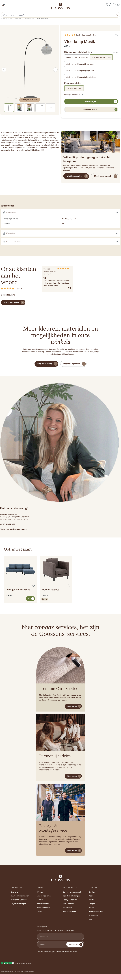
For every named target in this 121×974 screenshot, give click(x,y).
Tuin (90, 919)
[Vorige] (4, 69)
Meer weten (72, 706)
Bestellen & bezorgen (71, 896)
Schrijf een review (11, 302)
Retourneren (67, 908)
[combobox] (58, 14)
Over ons (14, 892)
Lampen (92, 904)
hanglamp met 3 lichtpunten (77, 57)
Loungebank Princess (18, 589)
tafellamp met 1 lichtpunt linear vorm (80, 64)
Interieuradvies (43, 904)
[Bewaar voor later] (116, 35)
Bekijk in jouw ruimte (30, 100)
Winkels (40, 892)
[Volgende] (55, 69)
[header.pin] (107, 5)
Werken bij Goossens (19, 900)
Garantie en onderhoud (72, 892)
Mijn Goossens (69, 904)
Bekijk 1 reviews (8, 295)
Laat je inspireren (44, 896)
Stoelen (92, 892)
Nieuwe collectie (43, 908)
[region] (60, 576)
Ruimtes (40, 900)
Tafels (91, 900)
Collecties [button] (93, 887)
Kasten (91, 896)
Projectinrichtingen (18, 904)
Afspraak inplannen (71, 364)
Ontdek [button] (40, 887)
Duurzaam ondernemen (20, 896)
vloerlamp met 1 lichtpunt (101, 57)
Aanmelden (73, 944)
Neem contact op (69, 911)
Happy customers (70, 900)
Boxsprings (93, 915)
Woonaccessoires (96, 911)
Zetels (91, 908)
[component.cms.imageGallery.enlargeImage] (56, 28)
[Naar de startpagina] (60, 6)
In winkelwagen (89, 101)
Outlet (39, 911)
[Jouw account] (110, 5)
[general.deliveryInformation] (82, 94)
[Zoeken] (117, 14)
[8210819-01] (29, 69)
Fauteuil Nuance (50, 589)
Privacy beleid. (72, 951)
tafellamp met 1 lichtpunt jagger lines (80, 70)
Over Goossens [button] (17, 887)
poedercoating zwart (74, 88)
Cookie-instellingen (7, 971)
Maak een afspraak (102, 176)
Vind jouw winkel (90, 109)
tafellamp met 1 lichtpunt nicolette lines (81, 77)
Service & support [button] (70, 887)
